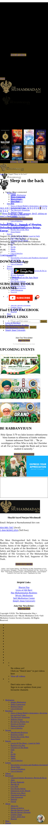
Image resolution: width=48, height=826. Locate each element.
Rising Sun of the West (20, 230)
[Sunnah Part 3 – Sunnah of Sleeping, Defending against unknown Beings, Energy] (24, 216)
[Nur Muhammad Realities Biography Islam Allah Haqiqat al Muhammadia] (24, 100)
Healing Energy (7, 219)
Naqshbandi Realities (19, 732)
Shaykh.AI (15, 784)
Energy (10, 234)
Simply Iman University (15, 330)
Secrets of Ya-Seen (18, 724)
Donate (8, 823)
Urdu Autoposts (17, 290)
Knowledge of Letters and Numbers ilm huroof (29, 258)
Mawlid (14, 819)
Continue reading (8, 255)
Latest (13, 194)
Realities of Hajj (17, 735)
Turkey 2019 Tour (18, 817)
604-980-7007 (7, 527)
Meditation (9, 700)
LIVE (2, 78)
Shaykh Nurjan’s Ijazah (20, 810)
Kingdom (9, 711)
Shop (9, 314)
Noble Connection (18, 704)
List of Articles (17, 221)
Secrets (8, 730)
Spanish (14, 292)
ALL (2, 208)
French (13, 801)
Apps (13, 780)
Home (2, 174)
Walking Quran (17, 719)
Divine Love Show (18, 793)
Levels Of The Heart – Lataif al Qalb (25, 743)
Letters (8, 763)
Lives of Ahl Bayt (12, 323)
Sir (12, 752)
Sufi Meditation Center (15, 328)
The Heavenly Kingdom (20, 210)
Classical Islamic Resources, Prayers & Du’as (29, 778)
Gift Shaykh (32, 162)
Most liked (15, 201)
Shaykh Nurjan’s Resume (21, 305)
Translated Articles (18, 288)
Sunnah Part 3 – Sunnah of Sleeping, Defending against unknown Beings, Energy (21, 227)
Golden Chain (16, 307)
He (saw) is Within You (20, 722)
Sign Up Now (24, 340)
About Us (14, 806)
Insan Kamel (16, 232)
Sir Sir (13, 247)
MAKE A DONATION (24, 454)
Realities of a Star (18, 745)
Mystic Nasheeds (17, 782)
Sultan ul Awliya (17, 808)
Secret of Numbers (18, 769)
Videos (9, 266)
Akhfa (13, 251)
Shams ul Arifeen (17, 726)
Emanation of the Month (20, 791)
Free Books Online (18, 281)
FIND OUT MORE (24, 564)
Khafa (13, 249)
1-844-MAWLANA (9, 530)
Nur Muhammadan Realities (17, 325)
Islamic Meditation (18, 195)
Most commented (18, 197)
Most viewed (16, 199)
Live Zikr (14, 279)
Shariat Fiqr (24, 587)
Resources (11, 268)
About (7, 804)
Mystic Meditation (24, 595)
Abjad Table (15, 767)
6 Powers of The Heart (19, 747)
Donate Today (16, 162)
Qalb (13, 750)
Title (12, 204)
